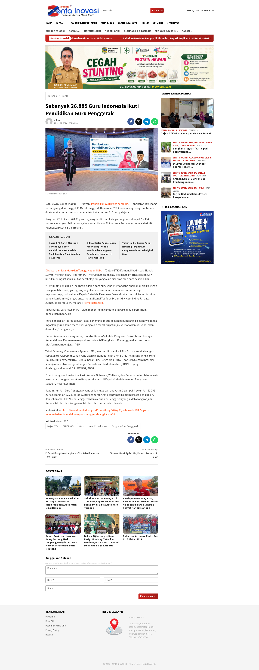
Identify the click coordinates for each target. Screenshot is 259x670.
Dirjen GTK (52, 426)
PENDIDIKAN (181, 130)
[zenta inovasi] (73, 10)
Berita (164, 130)
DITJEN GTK (68, 426)
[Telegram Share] (146, 121)
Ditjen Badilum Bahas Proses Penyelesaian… (190, 195)
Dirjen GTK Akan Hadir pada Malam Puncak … (186, 135)
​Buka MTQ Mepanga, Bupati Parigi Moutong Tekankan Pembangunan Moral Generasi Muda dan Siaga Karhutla (101, 540)
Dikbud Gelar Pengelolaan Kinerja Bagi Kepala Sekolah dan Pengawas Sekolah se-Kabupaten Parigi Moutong (101, 250)
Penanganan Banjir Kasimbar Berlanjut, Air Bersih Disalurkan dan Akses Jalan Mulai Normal (62, 503)
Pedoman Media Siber (55, 625)
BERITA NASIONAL (189, 173)
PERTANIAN (199, 142)
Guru (81, 426)
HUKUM (201, 188)
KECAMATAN (178, 160)
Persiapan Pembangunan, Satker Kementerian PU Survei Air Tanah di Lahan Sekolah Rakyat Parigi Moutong (140, 503)
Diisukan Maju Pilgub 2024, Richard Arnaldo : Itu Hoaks (134, 453)
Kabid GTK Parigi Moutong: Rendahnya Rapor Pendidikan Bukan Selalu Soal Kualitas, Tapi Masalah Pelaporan (64, 250)
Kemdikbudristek (98, 426)
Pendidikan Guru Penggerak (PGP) (111, 204)
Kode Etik (49, 621)
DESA (191, 142)
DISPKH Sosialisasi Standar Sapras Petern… (189, 165)
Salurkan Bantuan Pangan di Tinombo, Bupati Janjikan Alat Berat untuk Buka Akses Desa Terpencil (138, 38)
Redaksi (49, 634)
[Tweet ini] (138, 121)
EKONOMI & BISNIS (202, 158)
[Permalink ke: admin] (49, 121)
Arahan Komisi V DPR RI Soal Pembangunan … (189, 180)
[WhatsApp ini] (154, 121)
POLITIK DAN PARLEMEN (184, 176)
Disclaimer (50, 616)
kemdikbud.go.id (93, 302)
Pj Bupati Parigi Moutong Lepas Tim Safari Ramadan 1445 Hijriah (72, 453)
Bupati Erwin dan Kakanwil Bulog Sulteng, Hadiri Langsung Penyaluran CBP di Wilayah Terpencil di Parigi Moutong (61, 542)
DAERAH (171, 130)
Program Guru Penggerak (125, 426)
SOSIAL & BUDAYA (187, 145)
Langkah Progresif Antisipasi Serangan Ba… (190, 150)
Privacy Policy (52, 630)
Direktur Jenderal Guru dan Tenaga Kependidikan (75, 270)
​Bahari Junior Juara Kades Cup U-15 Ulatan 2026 (140, 537)
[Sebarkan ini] (130, 121)
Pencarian (157, 10)
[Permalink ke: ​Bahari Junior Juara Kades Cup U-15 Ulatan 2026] (140, 524)
